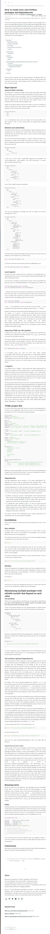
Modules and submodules (13, 43)
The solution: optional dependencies (15, 65)
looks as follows (29, 412)
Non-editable (10, 57)
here (14, 83)
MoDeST (38, 24)
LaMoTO (30, 24)
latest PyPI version (26, 505)
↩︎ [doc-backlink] (23, 860)
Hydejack (11, 929)
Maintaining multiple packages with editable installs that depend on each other (22, 61)
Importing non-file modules (14, 47)
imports (10, 49)
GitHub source (9, 507)
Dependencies (10, 53)
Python (40, 14)
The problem (10, 63)
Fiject (11, 24)
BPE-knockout (17, 24)
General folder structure (12, 42)
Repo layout (8, 40)
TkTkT (24, 24)
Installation (8, 55)
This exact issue (34, 778)
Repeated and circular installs (15, 66)
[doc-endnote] (26, 859)
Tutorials (22, 14)
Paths (9, 70)
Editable (9, 59)
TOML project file (9, 51)
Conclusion (8, 73)
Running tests (9, 69)
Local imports (10, 45)
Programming (30, 14)
